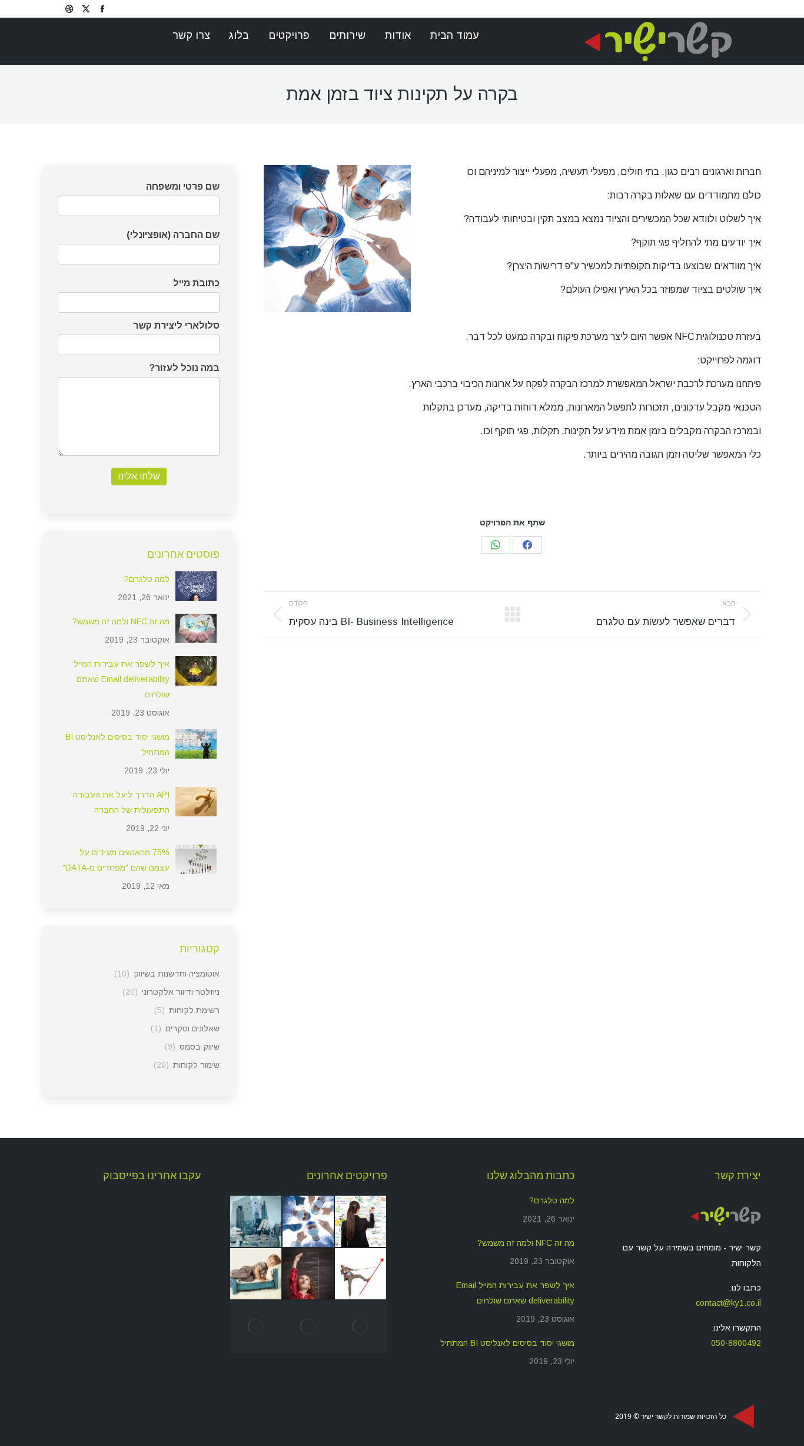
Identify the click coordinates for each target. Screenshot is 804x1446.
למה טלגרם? (147, 579)
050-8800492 (736, 1343)
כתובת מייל (196, 283)
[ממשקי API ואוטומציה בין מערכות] (361, 1274)
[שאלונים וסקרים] (256, 1327)
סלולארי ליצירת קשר (176, 325)
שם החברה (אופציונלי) (173, 235)
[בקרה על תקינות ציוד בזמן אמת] (309, 1222)
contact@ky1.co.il (728, 1303)
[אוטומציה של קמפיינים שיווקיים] (309, 1274)
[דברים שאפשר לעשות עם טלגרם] (256, 1222)
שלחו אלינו (139, 476)
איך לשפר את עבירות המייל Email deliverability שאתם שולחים (122, 679)
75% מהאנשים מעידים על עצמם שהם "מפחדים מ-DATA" (116, 860)
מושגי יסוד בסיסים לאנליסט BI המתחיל (117, 744)
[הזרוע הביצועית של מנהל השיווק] (309, 1327)
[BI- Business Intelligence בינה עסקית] (361, 1222)
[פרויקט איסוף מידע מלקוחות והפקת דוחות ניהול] (256, 1274)
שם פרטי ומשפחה (183, 186)
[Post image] (196, 586)
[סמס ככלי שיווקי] (361, 1327)
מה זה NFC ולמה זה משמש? (121, 621)
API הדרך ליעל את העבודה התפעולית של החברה (121, 802)
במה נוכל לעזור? (184, 368)
